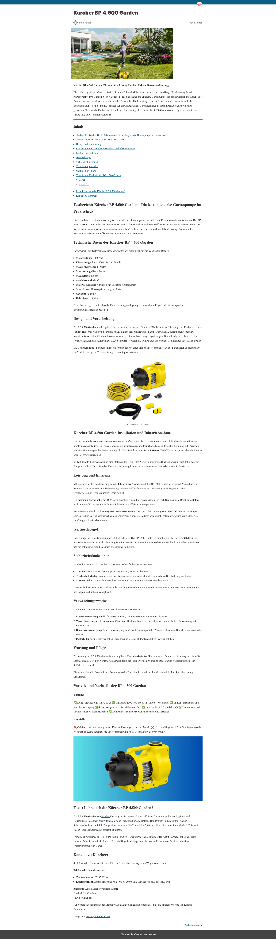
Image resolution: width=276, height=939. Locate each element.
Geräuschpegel (83, 157)
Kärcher (105, 816)
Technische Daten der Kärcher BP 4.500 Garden (100, 139)
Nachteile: (84, 184)
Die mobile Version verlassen (138, 934)
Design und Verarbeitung (88, 144)
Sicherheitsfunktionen (87, 161)
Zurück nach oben (194, 925)
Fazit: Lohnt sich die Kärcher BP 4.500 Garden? (100, 191)
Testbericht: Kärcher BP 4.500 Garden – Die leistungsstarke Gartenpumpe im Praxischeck (121, 135)
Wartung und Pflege (86, 170)
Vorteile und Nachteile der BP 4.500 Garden (98, 175)
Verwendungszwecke (87, 166)
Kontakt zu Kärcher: (86, 195)
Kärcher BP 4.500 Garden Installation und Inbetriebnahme (105, 148)
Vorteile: (83, 179)
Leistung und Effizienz (87, 152)
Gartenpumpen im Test (98, 916)
